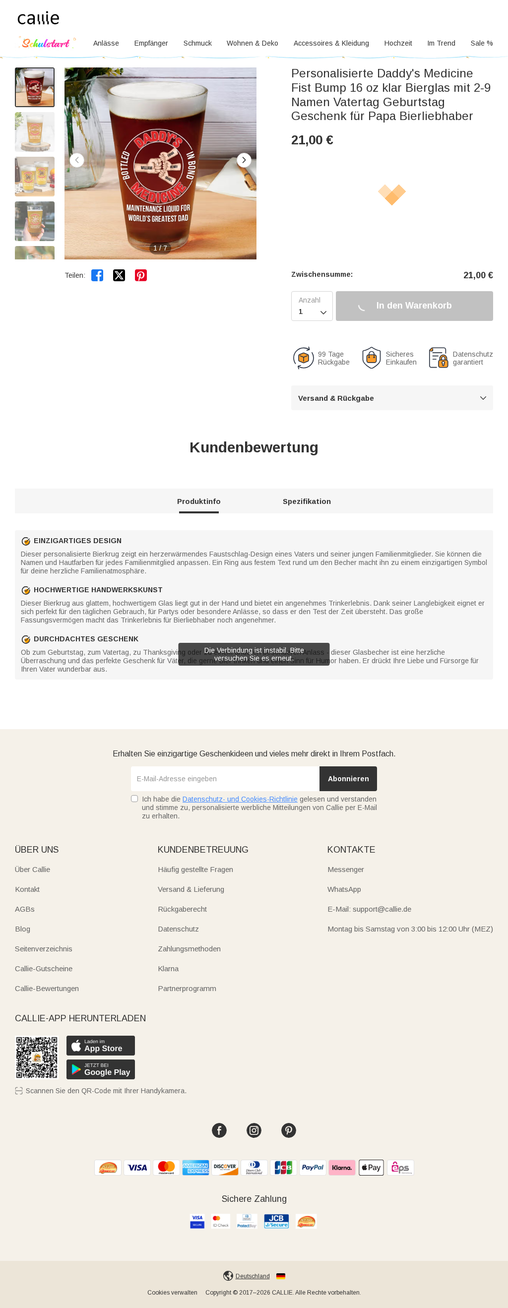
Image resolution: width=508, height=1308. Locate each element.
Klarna (168, 968)
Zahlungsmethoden (189, 948)
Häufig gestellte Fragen (195, 869)
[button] (244, 160)
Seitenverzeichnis (43, 948)
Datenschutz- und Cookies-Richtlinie (240, 799)
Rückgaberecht (182, 909)
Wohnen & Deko (252, 43)
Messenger (345, 869)
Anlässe (106, 43)
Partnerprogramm (187, 988)
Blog (22, 929)
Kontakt (27, 889)
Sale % (482, 43)
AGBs (25, 909)
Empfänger (151, 43)
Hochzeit (398, 43)
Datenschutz (178, 929)
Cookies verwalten (172, 1292)
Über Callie (32, 869)
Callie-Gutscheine (43, 968)
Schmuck (198, 43)
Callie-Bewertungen (47, 988)
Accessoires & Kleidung (331, 43)
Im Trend (441, 43)
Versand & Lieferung (191, 889)
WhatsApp (344, 889)
